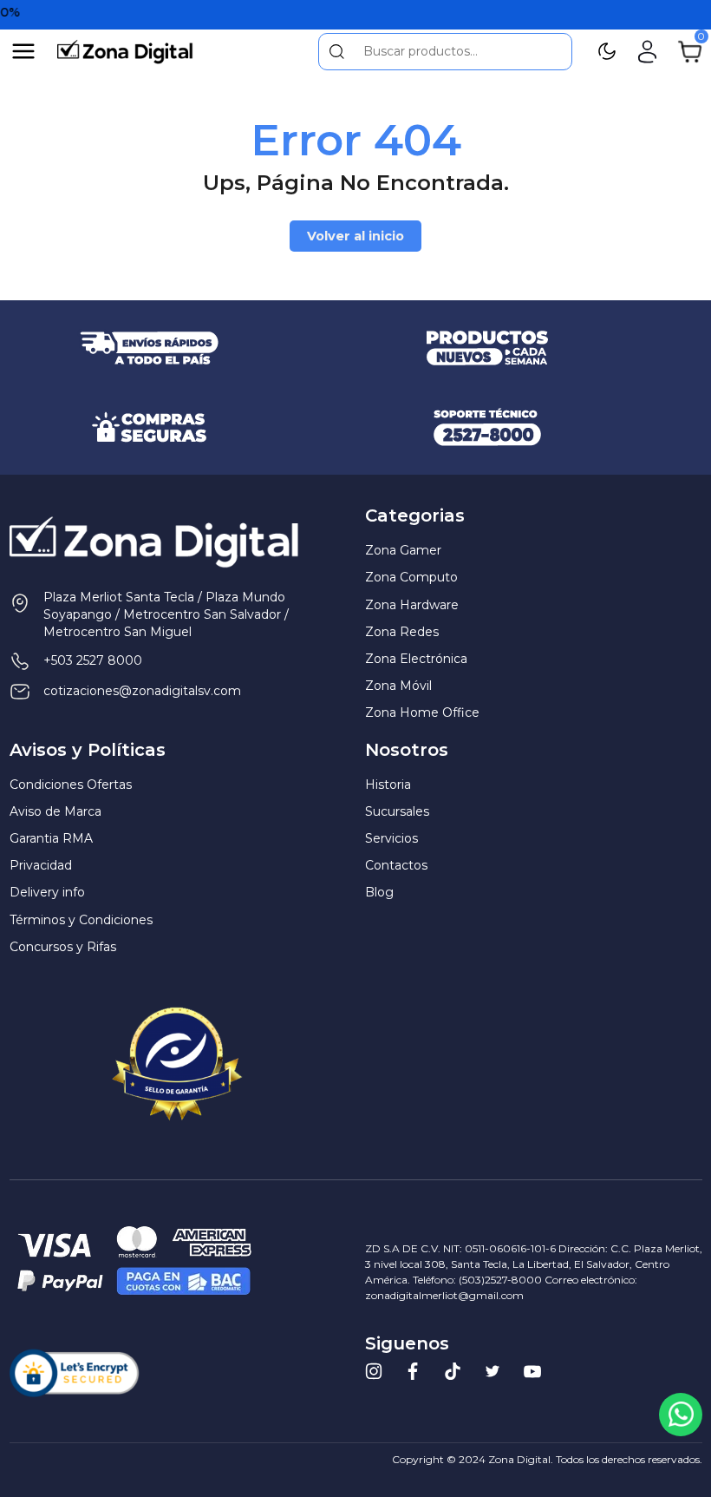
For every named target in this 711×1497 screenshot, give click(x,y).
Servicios (391, 838)
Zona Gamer (403, 550)
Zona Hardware (412, 605)
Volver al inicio (355, 236)
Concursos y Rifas (63, 947)
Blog (379, 892)
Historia (388, 784)
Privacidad (41, 865)
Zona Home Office (422, 712)
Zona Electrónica (416, 658)
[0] (689, 50)
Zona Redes (402, 632)
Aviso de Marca (55, 811)
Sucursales (397, 811)
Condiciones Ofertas (71, 784)
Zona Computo (411, 577)
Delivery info (47, 892)
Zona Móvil (398, 685)
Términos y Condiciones (81, 920)
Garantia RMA (51, 838)
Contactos (396, 865)
